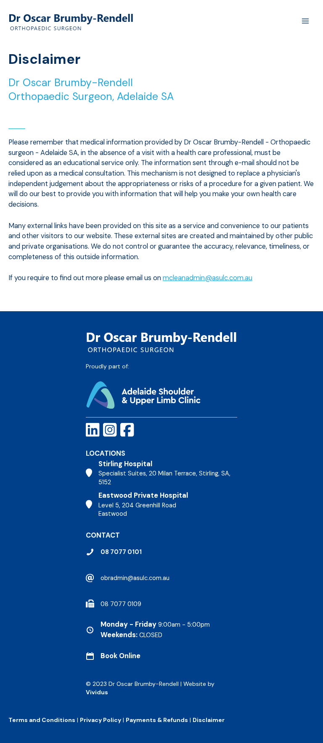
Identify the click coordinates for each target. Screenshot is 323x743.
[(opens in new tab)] (143, 394)
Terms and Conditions (41, 720)
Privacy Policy (100, 720)
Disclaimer (209, 720)
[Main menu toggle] (305, 21)
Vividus (97, 692)
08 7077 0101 (121, 552)
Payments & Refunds (157, 720)
